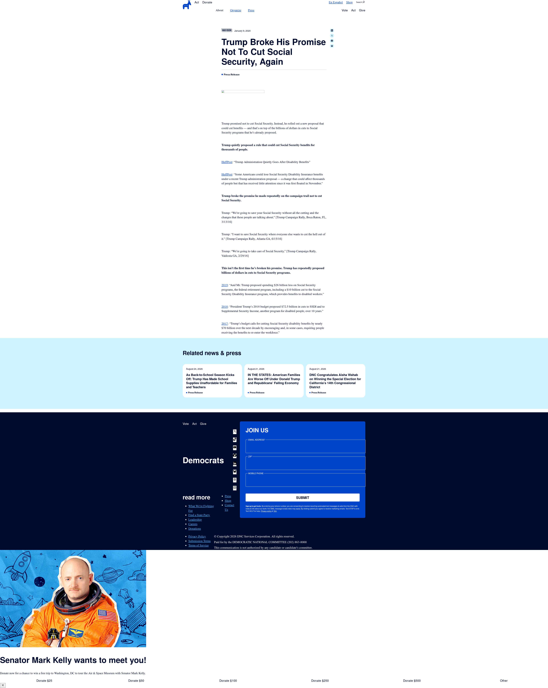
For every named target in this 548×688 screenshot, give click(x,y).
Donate (207, 2)
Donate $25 (44, 680)
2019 (224, 285)
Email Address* (256, 440)
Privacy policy (266, 511)
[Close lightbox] (3, 685)
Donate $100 (228, 680)
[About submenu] (225, 10)
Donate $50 (136, 680)
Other (504, 680)
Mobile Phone (255, 473)
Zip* (250, 456)
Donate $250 (320, 680)
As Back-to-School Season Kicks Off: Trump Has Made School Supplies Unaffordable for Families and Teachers (211, 381)
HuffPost (226, 162)
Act (197, 2)
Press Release (232, 74)
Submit (302, 497)
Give (362, 10)
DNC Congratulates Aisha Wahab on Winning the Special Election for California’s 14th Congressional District (335, 381)
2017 (224, 323)
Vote (345, 10)
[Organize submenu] (243, 10)
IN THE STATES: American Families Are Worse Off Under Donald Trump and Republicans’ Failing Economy (274, 379)
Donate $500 (412, 680)
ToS (275, 511)
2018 (224, 306)
